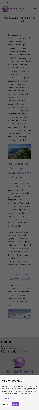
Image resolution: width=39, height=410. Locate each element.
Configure (5, 398)
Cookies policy (27, 393)
